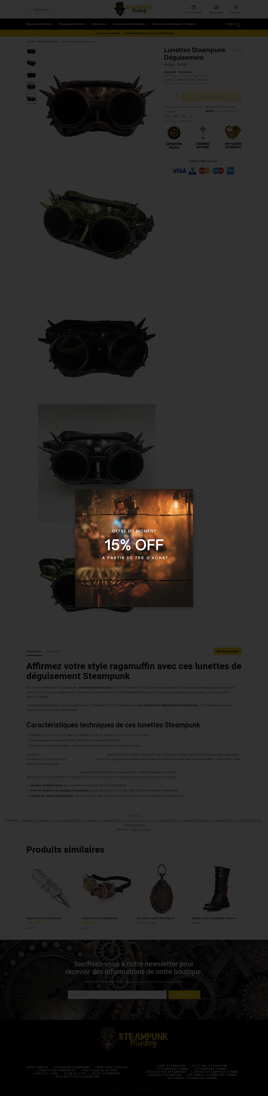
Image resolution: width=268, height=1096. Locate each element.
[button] (188, 494)
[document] (134, 548)
